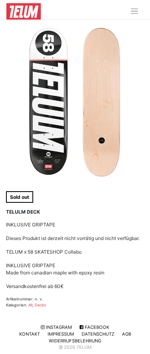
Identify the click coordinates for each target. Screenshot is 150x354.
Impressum (61, 334)
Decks (40, 305)
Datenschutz (98, 334)
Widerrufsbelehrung (75, 341)
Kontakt (29, 334)
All (30, 305)
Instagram (58, 327)
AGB (126, 334)
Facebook (96, 327)
